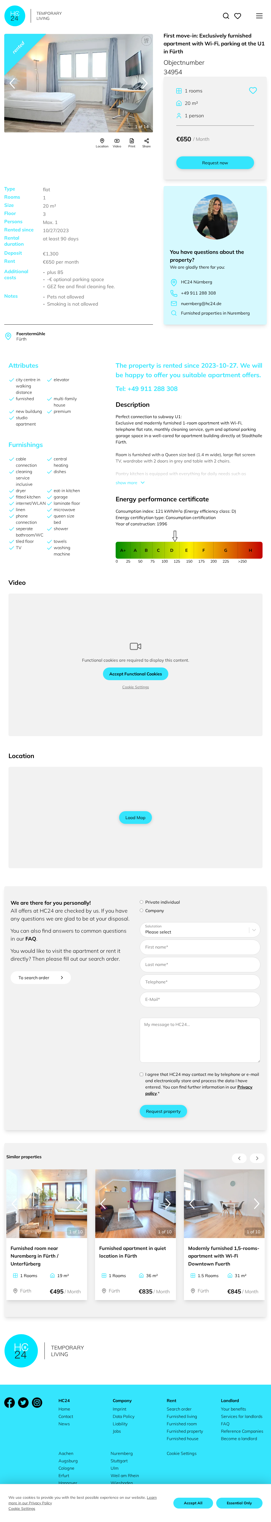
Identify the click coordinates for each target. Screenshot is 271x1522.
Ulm (115, 1468)
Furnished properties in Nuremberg (215, 313)
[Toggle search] (226, 16)
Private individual (162, 902)
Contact (65, 1416)
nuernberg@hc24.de (201, 303)
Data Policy (123, 1416)
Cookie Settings (135, 687)
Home (64, 1409)
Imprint (119, 1409)
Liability (120, 1423)
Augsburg (68, 1460)
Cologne (66, 1468)
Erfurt (63, 1475)
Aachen (65, 1453)
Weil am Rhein (125, 1475)
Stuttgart (119, 1460)
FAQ (30, 938)
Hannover (67, 1483)
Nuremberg (122, 1453)
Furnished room (182, 1423)
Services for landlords (242, 1416)
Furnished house (182, 1438)
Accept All (193, 1503)
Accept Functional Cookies (135, 673)
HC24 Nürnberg (196, 281)
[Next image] (145, 83)
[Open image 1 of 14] (78, 83)
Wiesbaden (122, 1483)
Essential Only (239, 1503)
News (64, 1423)
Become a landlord (239, 1438)
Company (154, 910)
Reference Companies (242, 1431)
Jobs (117, 1431)
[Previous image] (12, 83)
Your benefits (233, 1409)
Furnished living (182, 1416)
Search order (179, 1409)
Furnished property (185, 1431)
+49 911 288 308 (198, 293)
